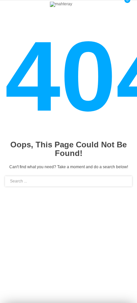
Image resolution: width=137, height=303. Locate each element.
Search (123, 181)
